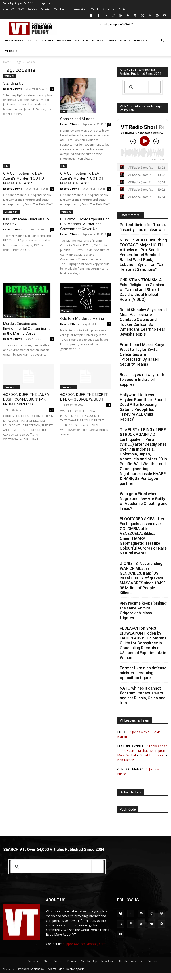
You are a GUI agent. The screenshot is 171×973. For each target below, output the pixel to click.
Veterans (9, 75)
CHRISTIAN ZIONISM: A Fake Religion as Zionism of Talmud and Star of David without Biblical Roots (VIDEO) (142, 289)
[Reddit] (113, 15)
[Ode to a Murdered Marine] (85, 298)
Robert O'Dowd (12, 88)
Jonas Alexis (140, 732)
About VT (8, 9)
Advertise (108, 9)
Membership (61, 9)
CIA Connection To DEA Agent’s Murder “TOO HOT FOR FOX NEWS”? (82, 178)
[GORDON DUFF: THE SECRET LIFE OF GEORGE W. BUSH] (85, 376)
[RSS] (127, 15)
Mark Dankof (126, 755)
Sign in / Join (48, 3)
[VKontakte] (150, 15)
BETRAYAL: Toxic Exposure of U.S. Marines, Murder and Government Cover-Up (84, 224)
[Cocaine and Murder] (85, 95)
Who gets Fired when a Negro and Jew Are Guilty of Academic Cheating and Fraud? (143, 501)
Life (85, 40)
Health (32, 40)
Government (14, 40)
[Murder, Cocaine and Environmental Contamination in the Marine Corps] (28, 300)
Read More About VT (61, 934)
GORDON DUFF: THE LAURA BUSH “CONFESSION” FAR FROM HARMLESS (26, 399)
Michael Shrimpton (151, 750)
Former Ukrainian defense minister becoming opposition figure (143, 673)
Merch (95, 9)
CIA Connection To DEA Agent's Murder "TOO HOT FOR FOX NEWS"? (24, 178)
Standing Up (13, 83)
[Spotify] (135, 15)
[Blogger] (91, 15)
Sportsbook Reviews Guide (47, 969)
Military (98, 40)
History (47, 40)
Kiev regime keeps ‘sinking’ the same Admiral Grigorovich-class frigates (143, 610)
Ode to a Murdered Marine (82, 318)
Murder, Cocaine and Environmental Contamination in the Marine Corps (28, 328)
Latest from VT (130, 215)
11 (108, 404)
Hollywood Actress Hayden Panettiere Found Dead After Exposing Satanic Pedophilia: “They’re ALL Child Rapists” (143, 406)
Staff (20, 9)
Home (7, 62)
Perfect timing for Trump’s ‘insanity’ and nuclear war (143, 227)
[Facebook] (98, 15)
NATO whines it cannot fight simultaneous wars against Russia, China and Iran (142, 695)
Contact (123, 9)
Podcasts (140, 40)
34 (51, 409)
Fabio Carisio (158, 746)
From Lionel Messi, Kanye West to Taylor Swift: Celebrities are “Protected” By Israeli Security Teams (142, 354)
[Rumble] (120, 15)
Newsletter (80, 9)
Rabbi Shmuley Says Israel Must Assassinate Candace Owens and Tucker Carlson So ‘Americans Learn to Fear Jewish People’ (143, 321)
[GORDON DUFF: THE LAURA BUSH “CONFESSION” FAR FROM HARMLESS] (28, 376)
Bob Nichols (126, 760)
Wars (112, 40)
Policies (32, 9)
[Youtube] (164, 15)
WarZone (66, 311)
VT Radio (11, 51)
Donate (45, 9)
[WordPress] (157, 15)
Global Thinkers (130, 792)
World (125, 40)
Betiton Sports (75, 969)
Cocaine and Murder (77, 119)
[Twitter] (142, 15)
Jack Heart (127, 750)
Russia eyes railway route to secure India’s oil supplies (142, 379)
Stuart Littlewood (152, 755)
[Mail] (105, 15)
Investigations (68, 40)
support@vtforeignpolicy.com (84, 944)
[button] (162, 40)
